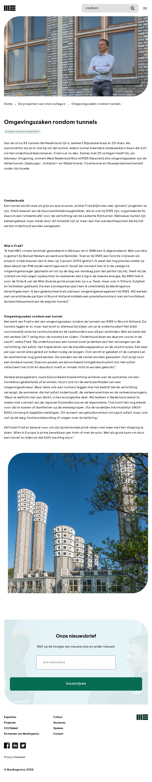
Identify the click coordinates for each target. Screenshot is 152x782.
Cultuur (58, 717)
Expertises (10, 717)
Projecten (10, 723)
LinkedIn (15, 745)
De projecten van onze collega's (42, 104)
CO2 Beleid (11, 728)
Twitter (23, 745)
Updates (58, 728)
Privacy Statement (14, 757)
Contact (58, 734)
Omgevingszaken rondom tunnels (96, 104)
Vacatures (59, 723)
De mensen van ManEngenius (21, 734)
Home (8, 104)
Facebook (7, 745)
